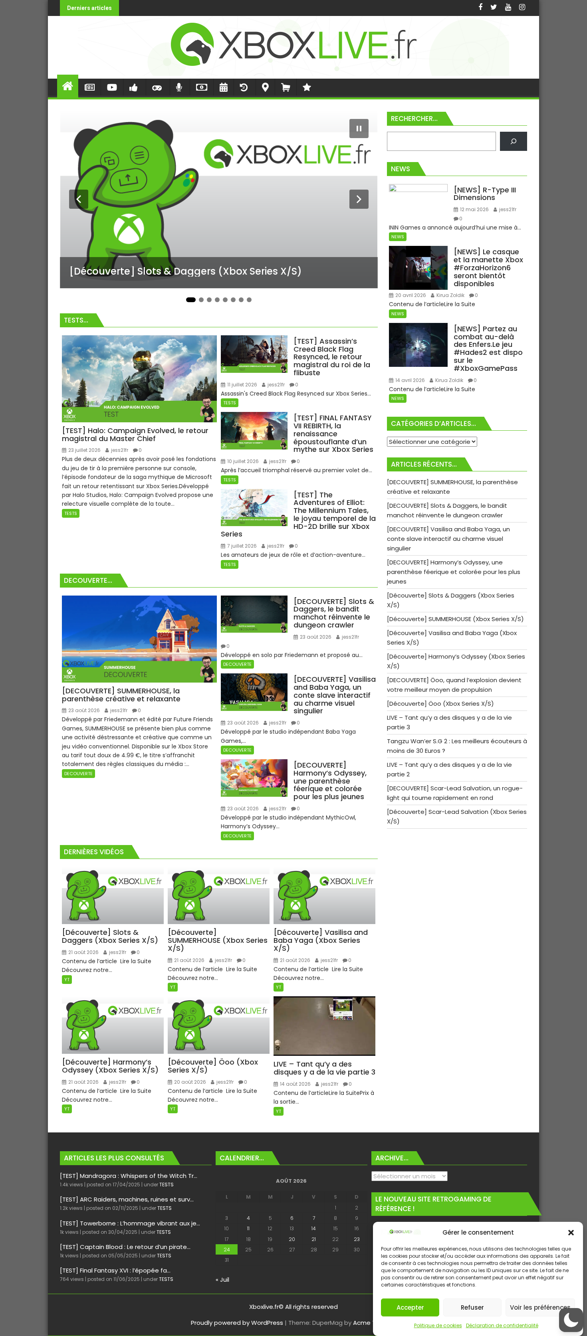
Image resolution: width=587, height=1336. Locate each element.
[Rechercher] (513, 141)
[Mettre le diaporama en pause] (359, 128)
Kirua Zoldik (449, 295)
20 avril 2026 (410, 295)
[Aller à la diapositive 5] (225, 299)
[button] (571, 1233)
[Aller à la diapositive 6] (233, 299)
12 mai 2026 (474, 209)
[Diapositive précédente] (78, 199)
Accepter (410, 1307)
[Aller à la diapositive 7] (241, 299)
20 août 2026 (189, 1082)
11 (248, 1228)
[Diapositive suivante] (359, 199)
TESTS (70, 513)
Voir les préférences (540, 1307)
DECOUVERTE (78, 773)
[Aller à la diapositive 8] (249, 299)
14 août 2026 (295, 1084)
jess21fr (119, 450)
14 (313, 1228)
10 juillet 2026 (242, 461)
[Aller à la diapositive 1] (191, 299)
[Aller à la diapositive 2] (201, 299)
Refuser (472, 1307)
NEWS (397, 237)
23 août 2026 (83, 710)
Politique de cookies (438, 1325)
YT (66, 979)
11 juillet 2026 (241, 384)
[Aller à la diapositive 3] (209, 299)
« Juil (222, 1279)
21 (313, 1239)
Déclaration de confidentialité (502, 1325)
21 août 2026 (83, 952)
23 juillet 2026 (84, 450)
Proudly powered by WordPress (237, 1322)
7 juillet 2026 (241, 545)
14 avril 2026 (409, 380)
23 (357, 1239)
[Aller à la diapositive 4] (217, 299)
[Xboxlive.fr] (293, 73)
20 (292, 1239)
